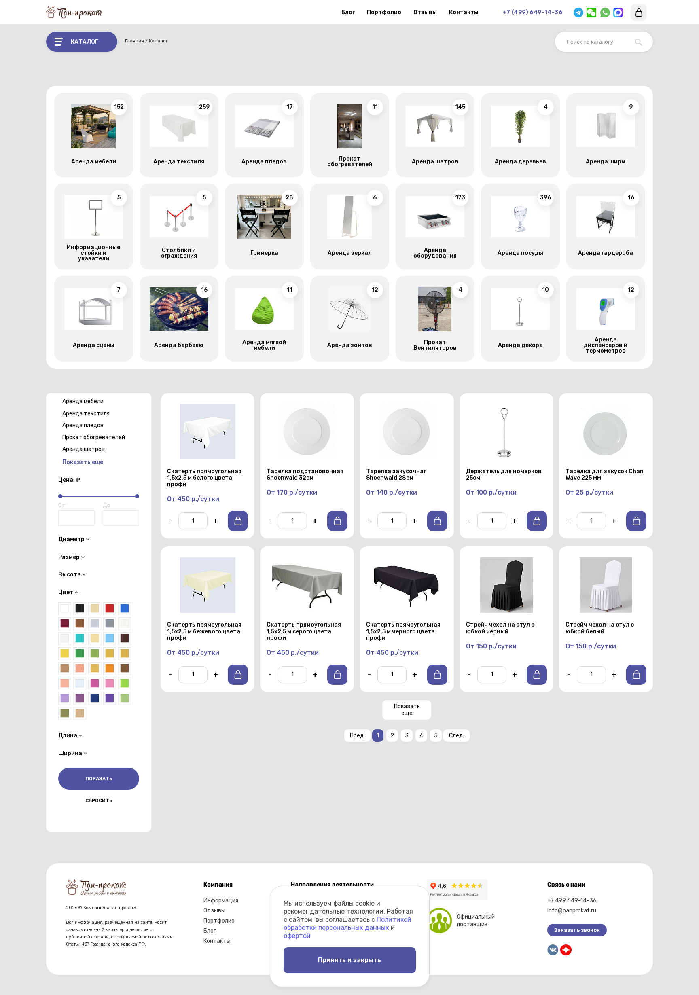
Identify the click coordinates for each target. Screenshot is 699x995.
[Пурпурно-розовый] (94, 683)
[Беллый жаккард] (124, 623)
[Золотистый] (109, 653)
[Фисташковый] (124, 698)
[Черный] (79, 608)
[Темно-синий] (94, 698)
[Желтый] (64, 653)
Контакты (464, 12)
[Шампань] (94, 608)
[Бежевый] (79, 713)
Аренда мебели (83, 401)
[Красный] (109, 608)
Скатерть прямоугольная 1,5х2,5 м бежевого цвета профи (204, 631)
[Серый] (109, 623)
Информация (220, 900)
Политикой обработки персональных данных (347, 923)
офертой (297, 936)
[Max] (618, 12)
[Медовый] (94, 668)
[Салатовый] (124, 683)
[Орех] (124, 668)
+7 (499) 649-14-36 (532, 12)
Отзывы (425, 12)
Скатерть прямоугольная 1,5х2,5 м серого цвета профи (304, 631)
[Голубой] (109, 638)
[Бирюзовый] (79, 638)
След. (456, 735)
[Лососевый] (79, 668)
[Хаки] (64, 713)
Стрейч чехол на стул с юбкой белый (600, 628)
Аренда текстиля (86, 413)
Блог (348, 12)
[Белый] (64, 608)
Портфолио (384, 12)
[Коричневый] (79, 623)
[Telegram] (578, 12)
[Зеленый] (79, 653)
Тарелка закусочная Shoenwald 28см (396, 474)
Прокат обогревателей (93, 437)
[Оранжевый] (109, 668)
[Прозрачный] (79, 683)
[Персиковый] (64, 683)
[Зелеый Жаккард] (94, 653)
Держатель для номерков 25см (504, 474)
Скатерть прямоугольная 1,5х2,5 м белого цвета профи (204, 478)
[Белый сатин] (64, 638)
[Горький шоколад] (124, 638)
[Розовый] (109, 683)
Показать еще (407, 710)
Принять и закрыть (349, 960)
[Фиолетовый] (109, 698)
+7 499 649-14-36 (572, 900)
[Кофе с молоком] (64, 668)
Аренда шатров (83, 449)
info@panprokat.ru (571, 910)
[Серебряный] (94, 623)
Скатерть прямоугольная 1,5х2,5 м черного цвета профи (403, 631)
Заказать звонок (577, 930)
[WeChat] (591, 12)
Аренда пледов (83, 425)
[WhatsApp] (605, 12)
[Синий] (124, 608)
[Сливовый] (79, 698)
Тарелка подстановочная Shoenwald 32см (305, 474)
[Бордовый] (64, 623)
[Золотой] (124, 653)
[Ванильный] (94, 638)
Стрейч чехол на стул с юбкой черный (500, 628)
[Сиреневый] (64, 698)
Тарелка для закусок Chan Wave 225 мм (605, 474)
